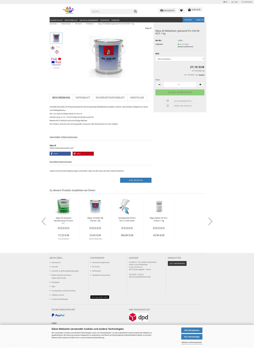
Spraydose (104, 20)
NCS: (157, 53)
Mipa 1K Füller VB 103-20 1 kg (95, 219)
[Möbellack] (108, 56)
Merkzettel (247, 2)
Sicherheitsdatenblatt (110, 97)
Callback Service (58, 295)
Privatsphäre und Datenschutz (64, 290)
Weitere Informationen (192, 342)
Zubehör (115, 20)
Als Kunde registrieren (101, 262)
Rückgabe (55, 282)
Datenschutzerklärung (95, 337)
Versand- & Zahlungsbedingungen (65, 271)
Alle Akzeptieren (191, 330)
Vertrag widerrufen (100, 297)
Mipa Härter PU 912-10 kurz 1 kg (159, 219)
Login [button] (235, 2)
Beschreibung (61, 97)
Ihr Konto (96, 266)
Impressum (56, 262)
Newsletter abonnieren (101, 275)
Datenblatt (83, 97)
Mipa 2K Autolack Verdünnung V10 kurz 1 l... (63, 220)
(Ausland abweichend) (185, 47)
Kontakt (188, 20)
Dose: (157, 79)
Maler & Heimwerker (89, 20)
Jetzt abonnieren (177, 263)
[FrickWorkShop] (69, 10)
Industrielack (71, 20)
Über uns (200, 20)
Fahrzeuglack (56, 20)
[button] (225, 2)
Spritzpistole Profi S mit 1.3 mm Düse (127, 219)
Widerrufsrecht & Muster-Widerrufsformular (62, 276)
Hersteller (137, 97)
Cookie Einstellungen (60, 299)
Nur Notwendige (191, 336)
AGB (53, 286)
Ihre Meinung (136, 180)
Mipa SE (148, 28)
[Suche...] (135, 11)
